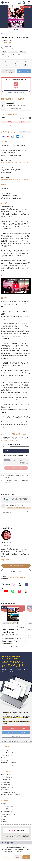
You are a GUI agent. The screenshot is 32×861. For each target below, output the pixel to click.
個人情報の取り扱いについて (8, 811)
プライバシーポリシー (7, 806)
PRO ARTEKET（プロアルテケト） (10, 762)
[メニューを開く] (29, 2)
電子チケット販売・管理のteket (10, 741)
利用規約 (3, 804)
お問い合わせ (4, 821)
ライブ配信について (6, 784)
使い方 (3, 757)
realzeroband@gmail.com (9, 440)
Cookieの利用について (7, 809)
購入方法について (26, 132)
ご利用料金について (6, 779)
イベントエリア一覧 (6, 755)
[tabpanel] (16, 16)
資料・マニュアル (6, 789)
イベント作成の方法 (6, 777)
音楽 (2, 33)
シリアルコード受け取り (7, 765)
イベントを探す (5, 750)
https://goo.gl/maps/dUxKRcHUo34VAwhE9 (15, 180)
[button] (11, 646)
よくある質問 (4, 760)
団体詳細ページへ (16, 571)
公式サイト (6, 585)
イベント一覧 (24, 741)
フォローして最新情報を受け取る (16, 565)
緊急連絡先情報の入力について (16, 92)
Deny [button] (17, 857)
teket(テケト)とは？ (6, 774)
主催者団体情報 (7, 47)
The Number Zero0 (7, 543)
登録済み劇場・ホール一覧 (8, 792)
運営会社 (3, 816)
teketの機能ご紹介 (6, 782)
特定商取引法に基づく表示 (8, 814)
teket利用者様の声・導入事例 (9, 787)
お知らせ (3, 819)
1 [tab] (14, 29)
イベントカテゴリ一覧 (7, 752)
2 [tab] (17, 29)
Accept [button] (26, 857)
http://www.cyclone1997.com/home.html (14, 162)
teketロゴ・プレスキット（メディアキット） (13, 794)
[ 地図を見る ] (7, 42)
